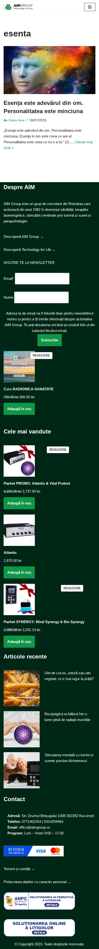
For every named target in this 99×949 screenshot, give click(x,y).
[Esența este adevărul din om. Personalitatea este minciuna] (49, 70)
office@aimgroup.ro (34, 827)
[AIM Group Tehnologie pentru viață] (18, 6)
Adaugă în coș (19, 409)
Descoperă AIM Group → (23, 236)
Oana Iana (16, 120)
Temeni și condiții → (19, 869)
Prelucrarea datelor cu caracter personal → (37, 882)
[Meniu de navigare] (89, 7)
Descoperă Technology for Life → (30, 250)
